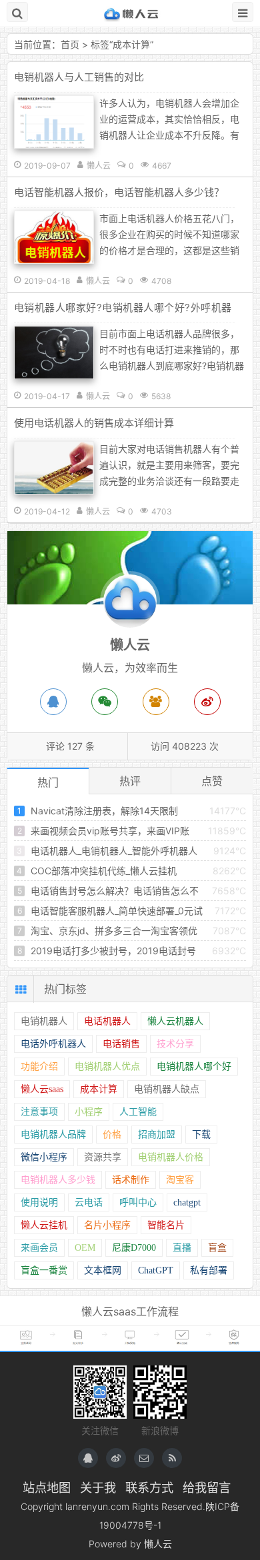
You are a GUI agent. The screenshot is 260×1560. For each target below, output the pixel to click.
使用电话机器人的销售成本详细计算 (94, 422)
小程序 (89, 1112)
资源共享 (102, 1157)
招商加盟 (156, 1135)
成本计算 (131, 44)
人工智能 (138, 1112)
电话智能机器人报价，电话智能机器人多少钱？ (119, 192)
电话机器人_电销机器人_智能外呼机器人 (114, 850)
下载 (201, 1135)
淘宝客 (180, 1180)
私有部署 (208, 1270)
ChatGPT (155, 1270)
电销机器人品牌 (53, 1135)
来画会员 (39, 1248)
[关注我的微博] (116, 1458)
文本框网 (102, 1270)
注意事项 (39, 1112)
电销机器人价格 (170, 1157)
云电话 (89, 1202)
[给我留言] (144, 1458)
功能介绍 (39, 1067)
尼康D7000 (134, 1248)
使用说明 (39, 1202)
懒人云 (130, 13)
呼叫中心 (138, 1202)
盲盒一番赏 (44, 1270)
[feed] (172, 1458)
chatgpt (187, 1202)
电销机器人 (44, 1021)
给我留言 (207, 1487)
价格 (112, 1135)
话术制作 (130, 1180)
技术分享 (175, 1044)
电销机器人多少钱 (58, 1180)
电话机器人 (107, 1021)
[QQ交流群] (156, 701)
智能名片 (166, 1225)
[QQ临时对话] (53, 701)
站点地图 (47, 1487)
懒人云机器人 (175, 1021)
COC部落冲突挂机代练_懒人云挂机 (104, 870)
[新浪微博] (207, 701)
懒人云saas (42, 1089)
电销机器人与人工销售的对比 (79, 77)
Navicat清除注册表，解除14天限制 (104, 810)
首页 (70, 44)
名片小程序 (107, 1225)
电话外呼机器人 (53, 1044)
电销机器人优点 (107, 1067)
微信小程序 (44, 1157)
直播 (182, 1248)
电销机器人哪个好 (194, 1067)
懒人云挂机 (44, 1225)
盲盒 (217, 1248)
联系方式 (149, 1487)
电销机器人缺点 (166, 1089)
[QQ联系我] (88, 1458)
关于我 (98, 1487)
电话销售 (121, 1044)
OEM (85, 1248)
